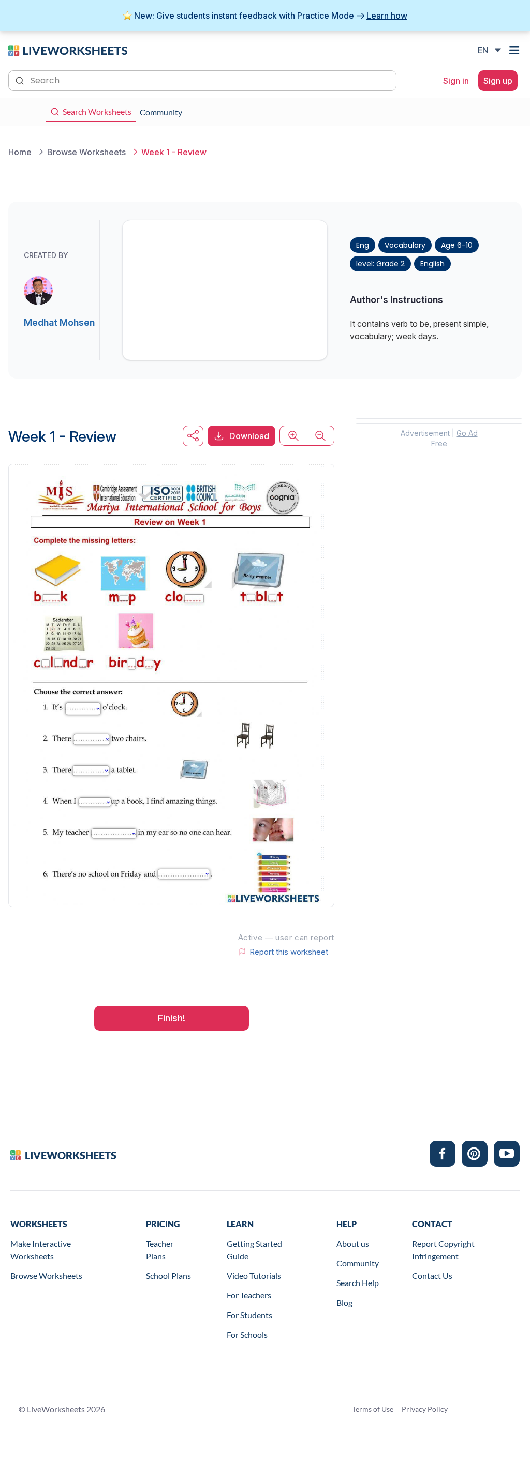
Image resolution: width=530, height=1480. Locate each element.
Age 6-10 (457, 245)
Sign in (456, 80)
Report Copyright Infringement (443, 1250)
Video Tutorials (254, 1275)
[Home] (67, 49)
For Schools (247, 1334)
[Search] (20, 79)
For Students (249, 1315)
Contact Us (432, 1275)
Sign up (497, 80)
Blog (344, 1302)
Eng (362, 245)
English (432, 264)
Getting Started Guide (254, 1250)
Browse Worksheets (46, 1275)
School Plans (168, 1275)
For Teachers (249, 1295)
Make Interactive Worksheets (40, 1250)
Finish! (171, 1018)
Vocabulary (405, 245)
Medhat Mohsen (59, 322)
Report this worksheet (288, 952)
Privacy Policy (425, 1409)
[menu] (515, 50)
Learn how (386, 15)
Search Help (357, 1283)
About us (352, 1243)
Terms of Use (372, 1409)
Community (357, 1263)
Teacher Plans (159, 1250)
